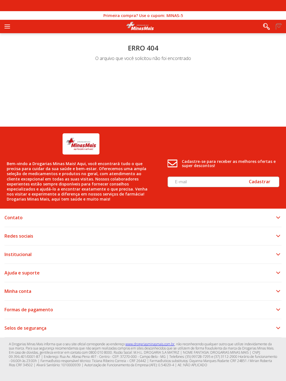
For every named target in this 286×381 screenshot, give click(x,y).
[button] (266, 26)
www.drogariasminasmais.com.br (150, 344)
